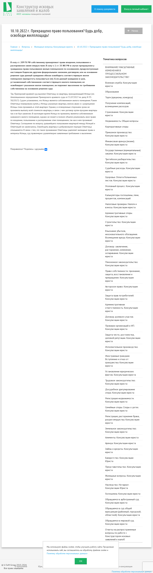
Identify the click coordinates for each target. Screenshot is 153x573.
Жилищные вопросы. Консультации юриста (53, 46)
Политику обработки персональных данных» (67, 553)
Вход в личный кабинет (136, 8)
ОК (80, 561)
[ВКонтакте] (46, 149)
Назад (134, 30)
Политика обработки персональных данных (132, 571)
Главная (13, 46)
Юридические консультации (119, 566)
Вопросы (26, 46)
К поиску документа (104, 8)
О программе (21, 566)
